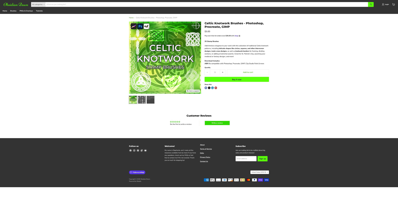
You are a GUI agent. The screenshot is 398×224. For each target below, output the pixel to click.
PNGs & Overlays (26, 11)
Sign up (262, 158)
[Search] (371, 4)
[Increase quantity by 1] (222, 72)
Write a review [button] (217, 123)
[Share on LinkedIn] (212, 88)
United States (259, 172)
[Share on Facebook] (206, 88)
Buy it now (236, 79)
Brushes (13, 11)
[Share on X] (209, 88)
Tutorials (39, 11)
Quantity (207, 67)
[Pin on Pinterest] (216, 88)
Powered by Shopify (135, 181)
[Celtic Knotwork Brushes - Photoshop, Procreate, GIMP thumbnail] (133, 100)
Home (5, 11)
